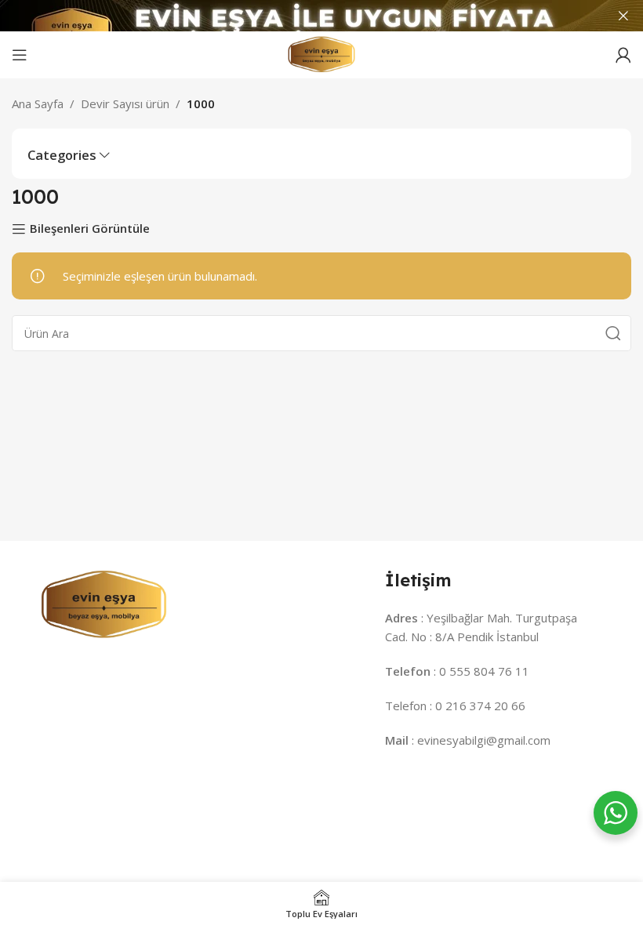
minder (35, 802)
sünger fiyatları (147, 821)
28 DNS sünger (241, 821)
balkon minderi (163, 802)
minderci (89, 802)
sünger (516, 802)
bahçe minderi (252, 802)
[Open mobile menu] (19, 55)
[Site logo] (321, 53)
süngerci (570, 802)
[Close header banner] (623, 15)
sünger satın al (55, 821)
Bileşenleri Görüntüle (90, 229)
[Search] (613, 333)
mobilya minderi (442, 802)
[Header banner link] (298, 15)
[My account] (623, 55)
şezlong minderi (345, 802)
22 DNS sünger (335, 821)
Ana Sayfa (38, 103)
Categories (61, 155)
